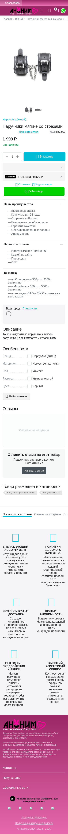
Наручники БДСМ (51, 492)
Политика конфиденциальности (34, 822)
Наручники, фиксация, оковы (21, 492)
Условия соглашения (34, 817)
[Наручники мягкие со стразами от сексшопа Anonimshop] (34, 64)
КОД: (53, 131)
